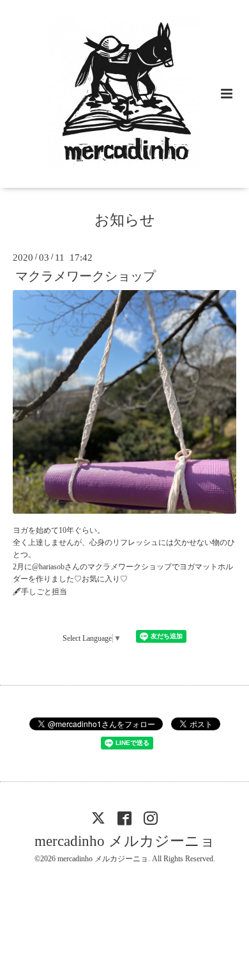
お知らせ (124, 220)
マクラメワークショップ (85, 276)
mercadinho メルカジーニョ (124, 841)
